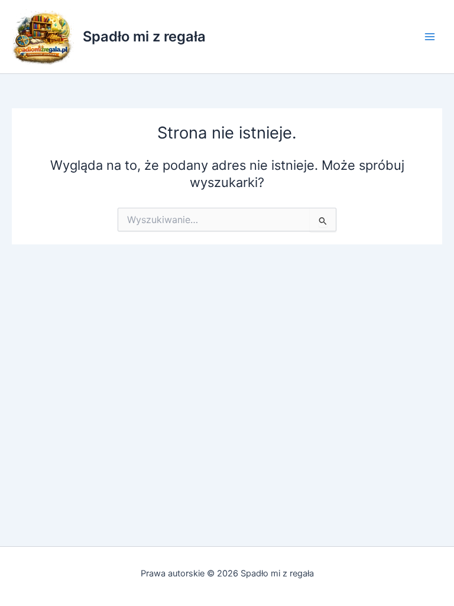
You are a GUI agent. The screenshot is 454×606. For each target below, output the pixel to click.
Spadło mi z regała (144, 36)
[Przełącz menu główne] (429, 36)
